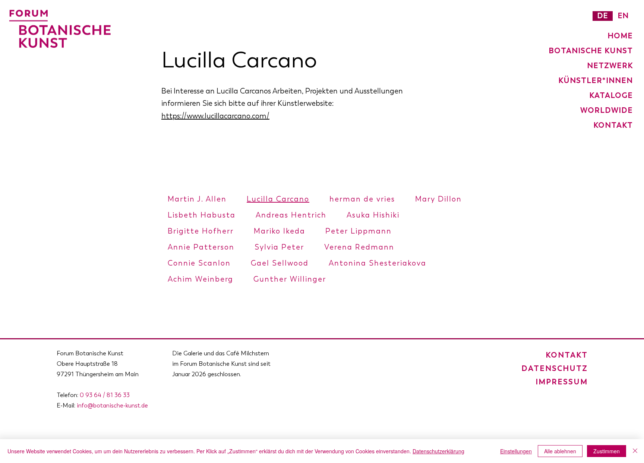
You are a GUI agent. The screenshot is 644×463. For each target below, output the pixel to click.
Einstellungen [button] (516, 451)
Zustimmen (606, 451)
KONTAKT (567, 355)
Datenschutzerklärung (438, 451)
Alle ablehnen (560, 451)
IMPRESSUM (562, 381)
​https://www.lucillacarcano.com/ (215, 116)
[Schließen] (635, 451)
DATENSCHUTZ (554, 368)
